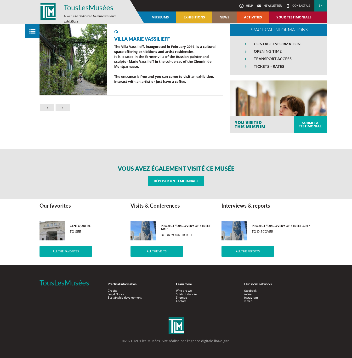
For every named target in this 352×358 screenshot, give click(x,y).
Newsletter (272, 6)
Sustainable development (125, 297)
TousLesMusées (88, 8)
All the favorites (66, 251)
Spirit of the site (186, 294)
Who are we (184, 291)
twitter (248, 294)
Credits (112, 291)
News (224, 17)
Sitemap (181, 297)
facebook (250, 291)
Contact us (301, 6)
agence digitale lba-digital (209, 341)
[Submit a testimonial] (278, 106)
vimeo (248, 301)
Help (249, 6)
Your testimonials (294, 17)
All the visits (157, 251)
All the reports (248, 251)
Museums (160, 17)
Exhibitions (194, 17)
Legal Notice (116, 294)
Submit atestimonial (310, 124)
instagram (251, 297)
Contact (181, 301)
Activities (253, 17)
